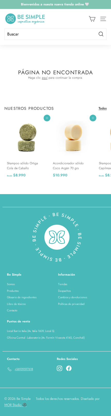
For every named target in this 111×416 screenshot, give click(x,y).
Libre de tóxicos (16, 304)
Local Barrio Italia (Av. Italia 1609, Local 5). (31, 331)
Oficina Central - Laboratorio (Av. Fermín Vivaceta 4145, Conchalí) (46, 338)
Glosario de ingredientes (21, 297)
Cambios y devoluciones (72, 297)
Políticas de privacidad (71, 304)
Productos (13, 291)
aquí (44, 77)
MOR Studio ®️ (15, 404)
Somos (11, 284)
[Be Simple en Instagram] (59, 368)
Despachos (64, 291)
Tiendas (62, 284)
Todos (103, 108)
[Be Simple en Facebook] (69, 368)
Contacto (12, 310)
